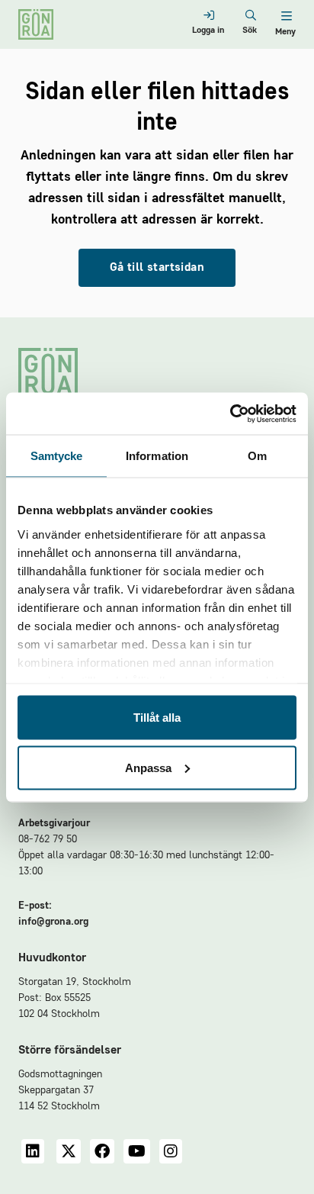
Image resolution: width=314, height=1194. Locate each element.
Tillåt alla (157, 717)
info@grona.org (53, 921)
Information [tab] (157, 455)
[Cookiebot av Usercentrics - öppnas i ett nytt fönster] (229, 413)
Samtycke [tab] (56, 455)
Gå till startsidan (157, 268)
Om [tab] (257, 455)
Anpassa (148, 767)
